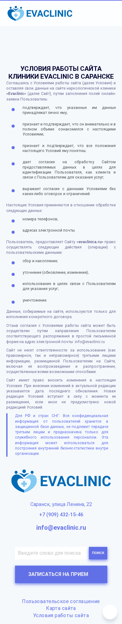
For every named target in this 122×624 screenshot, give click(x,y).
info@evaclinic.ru (61, 527)
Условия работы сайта (61, 615)
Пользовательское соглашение (61, 601)
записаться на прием (58, 574)
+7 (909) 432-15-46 (61, 515)
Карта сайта (61, 608)
